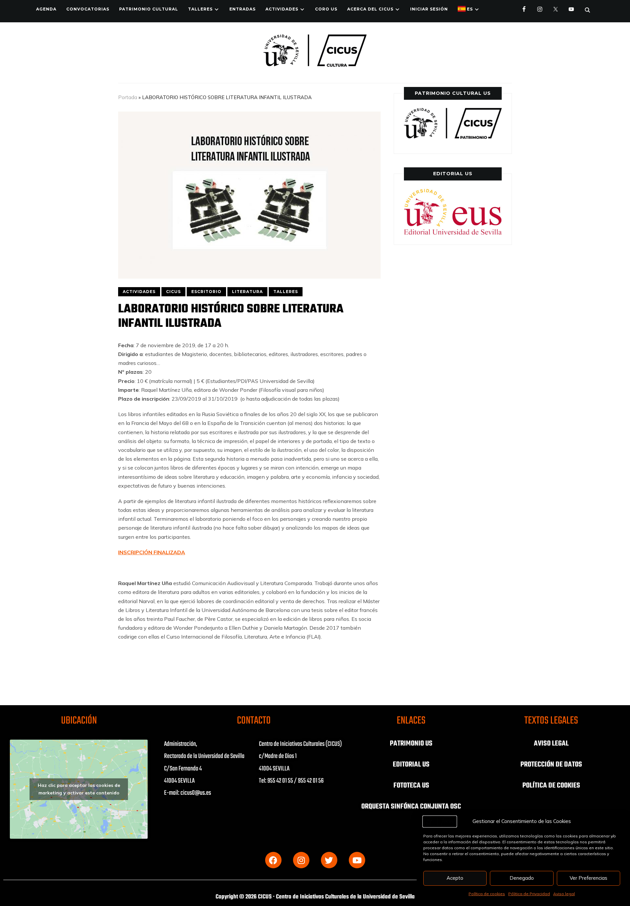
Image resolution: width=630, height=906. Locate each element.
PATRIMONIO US (411, 743)
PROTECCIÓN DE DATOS (551, 764)
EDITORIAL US (411, 764)
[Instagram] (301, 860)
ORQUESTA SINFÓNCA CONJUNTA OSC (411, 806)
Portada (127, 97)
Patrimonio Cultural (148, 9)
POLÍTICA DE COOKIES (551, 785)
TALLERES (200, 9)
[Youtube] (357, 860)
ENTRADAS (242, 9)
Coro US (326, 9)
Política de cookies (487, 893)
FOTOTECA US (411, 785)
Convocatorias (87, 9)
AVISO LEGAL (551, 743)
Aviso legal (564, 893)
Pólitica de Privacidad (529, 893)
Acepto (455, 878)
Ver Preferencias (588, 878)
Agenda (46, 9)
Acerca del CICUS (370, 9)
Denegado (522, 878)
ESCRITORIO (206, 291)
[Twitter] (329, 860)
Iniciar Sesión (429, 9)
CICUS (173, 291)
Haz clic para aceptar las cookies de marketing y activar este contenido (79, 789)
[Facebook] (273, 860)
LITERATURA (247, 291)
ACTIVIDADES (281, 9)
